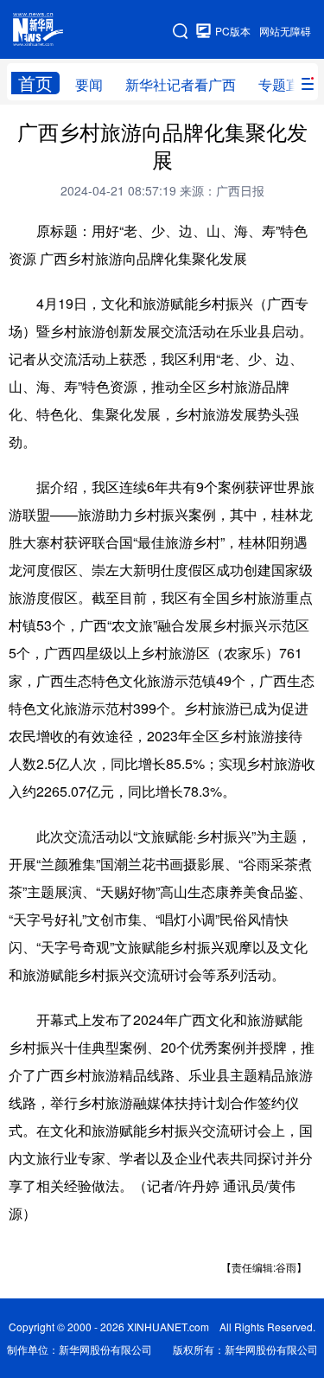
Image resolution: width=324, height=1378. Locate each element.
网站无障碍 (285, 30)
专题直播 (286, 84)
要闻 (89, 84)
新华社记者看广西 (180, 84)
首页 (35, 83)
